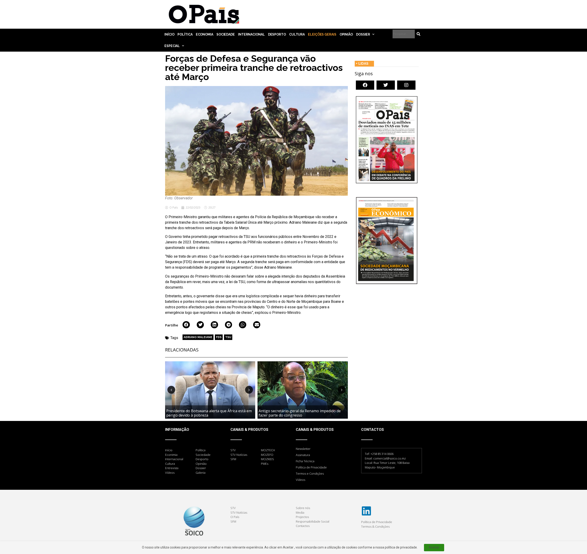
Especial (172, 46)
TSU (228, 337)
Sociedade (225, 34)
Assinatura (303, 455)
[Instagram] (406, 85)
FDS (219, 337)
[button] (186, 325)
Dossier (363, 34)
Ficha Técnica (305, 461)
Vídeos (300, 480)
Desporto (277, 34)
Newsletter (303, 449)
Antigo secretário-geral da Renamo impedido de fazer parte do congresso (300, 413)
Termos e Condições (310, 473)
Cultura (297, 34)
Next (249, 390)
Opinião (346, 34)
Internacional (251, 34)
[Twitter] (386, 85)
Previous (171, 390)
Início (169, 34)
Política (184, 34)
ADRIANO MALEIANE (198, 337)
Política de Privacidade (311, 467)
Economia (204, 34)
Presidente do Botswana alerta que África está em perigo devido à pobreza (209, 413)
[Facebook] (365, 85)
